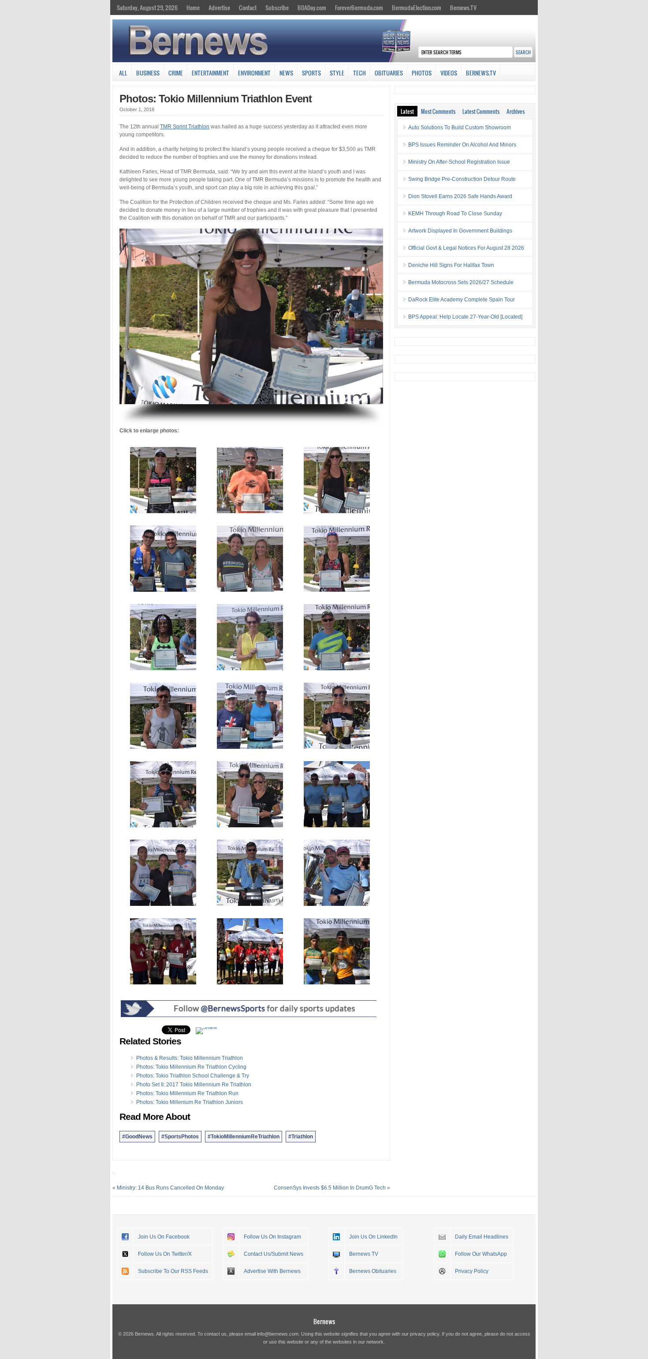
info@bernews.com (277, 1333)
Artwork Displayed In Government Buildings (460, 231)
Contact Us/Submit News (273, 1254)
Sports (311, 72)
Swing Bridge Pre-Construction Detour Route (462, 179)
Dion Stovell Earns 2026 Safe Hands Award (460, 196)
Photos (422, 72)
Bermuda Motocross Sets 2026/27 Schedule (461, 282)
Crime (175, 72)
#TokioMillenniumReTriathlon (243, 1137)
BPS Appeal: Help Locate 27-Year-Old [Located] (465, 317)
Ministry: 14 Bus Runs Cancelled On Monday (170, 1188)
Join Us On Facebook (164, 1237)
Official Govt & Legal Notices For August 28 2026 (466, 248)
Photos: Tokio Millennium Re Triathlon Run (187, 1093)
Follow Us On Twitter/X (165, 1254)
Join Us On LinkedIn (373, 1237)
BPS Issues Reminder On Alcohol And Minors (462, 145)
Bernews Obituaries (372, 1271)
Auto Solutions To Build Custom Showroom (459, 127)
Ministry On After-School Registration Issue (459, 162)
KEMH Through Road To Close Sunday (455, 213)
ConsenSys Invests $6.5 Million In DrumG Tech (330, 1188)
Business (148, 72)
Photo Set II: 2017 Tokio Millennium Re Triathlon (193, 1084)
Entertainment (210, 72)
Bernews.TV (463, 7)
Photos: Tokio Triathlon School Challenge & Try (192, 1076)
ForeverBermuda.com (359, 7)
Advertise (219, 7)
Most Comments (438, 111)
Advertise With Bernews (272, 1271)
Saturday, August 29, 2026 (147, 7)
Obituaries (389, 72)
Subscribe (277, 7)
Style (337, 72)
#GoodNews (137, 1137)
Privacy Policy (471, 1271)
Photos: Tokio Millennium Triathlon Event (215, 99)
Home (193, 7)
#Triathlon (300, 1137)
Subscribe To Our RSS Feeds (173, 1271)
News (286, 72)
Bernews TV (363, 1254)
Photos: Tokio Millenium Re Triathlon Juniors (189, 1102)
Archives (515, 111)
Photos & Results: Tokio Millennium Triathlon (189, 1058)
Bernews (324, 1321)
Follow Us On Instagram (272, 1237)
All (123, 72)
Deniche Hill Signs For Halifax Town (451, 265)
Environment (254, 72)
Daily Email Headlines (481, 1237)
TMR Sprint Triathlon (184, 127)
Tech (359, 72)
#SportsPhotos (180, 1137)
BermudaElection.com (416, 7)
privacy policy (424, 1333)
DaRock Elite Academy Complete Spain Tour (461, 300)
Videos (448, 72)
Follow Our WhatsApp (481, 1254)
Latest (407, 111)
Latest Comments (480, 111)
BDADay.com (312, 7)
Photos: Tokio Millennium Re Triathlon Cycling (191, 1067)
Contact (248, 7)
